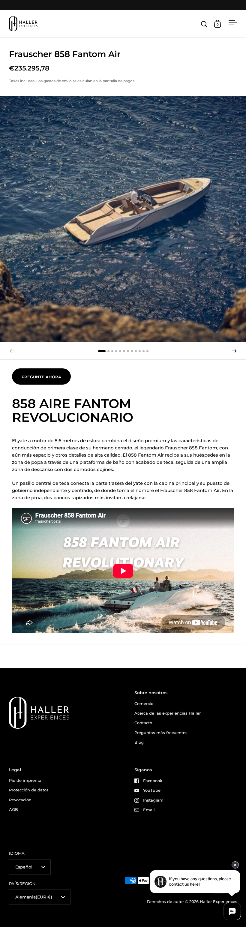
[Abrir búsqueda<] (204, 24)
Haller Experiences (218, 901)
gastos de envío (58, 81)
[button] (234, 351)
